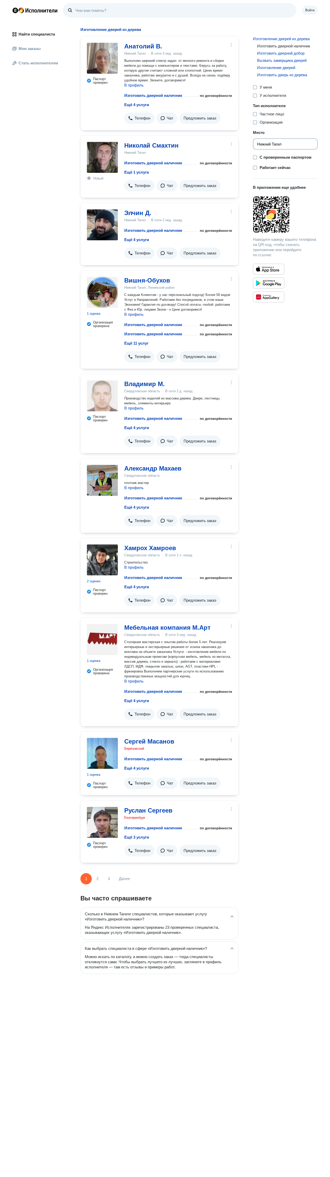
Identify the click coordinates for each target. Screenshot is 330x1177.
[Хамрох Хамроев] (102, 559)
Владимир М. (144, 383)
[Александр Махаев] (102, 480)
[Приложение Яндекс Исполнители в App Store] (268, 269)
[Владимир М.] (102, 395)
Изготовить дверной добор (280, 53)
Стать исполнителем (38, 63)
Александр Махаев (153, 468)
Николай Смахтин (151, 145)
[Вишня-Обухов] (102, 292)
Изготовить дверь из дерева (282, 75)
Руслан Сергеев (148, 810)
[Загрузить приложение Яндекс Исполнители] (285, 214)
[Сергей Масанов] (102, 753)
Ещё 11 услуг (136, 343)
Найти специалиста (37, 34)
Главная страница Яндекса (15, 10)
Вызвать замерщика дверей (282, 60)
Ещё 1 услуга (136, 172)
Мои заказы (30, 48)
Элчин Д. (137, 212)
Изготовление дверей (276, 67)
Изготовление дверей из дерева (281, 39)
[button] (139, 118)
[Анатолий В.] (102, 58)
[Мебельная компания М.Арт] (102, 639)
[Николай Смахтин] (102, 157)
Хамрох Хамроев (150, 547)
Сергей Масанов (149, 741)
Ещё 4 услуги (136, 105)
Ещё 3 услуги (136, 837)
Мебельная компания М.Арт (167, 627)
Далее (124, 878)
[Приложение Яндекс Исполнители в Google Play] (268, 283)
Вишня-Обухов (147, 280)
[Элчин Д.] (102, 224)
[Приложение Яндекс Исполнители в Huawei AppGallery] (268, 297)
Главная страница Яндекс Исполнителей (35, 10)
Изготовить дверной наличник (153, 95)
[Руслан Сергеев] (102, 822)
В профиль (134, 85)
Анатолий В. (143, 46)
